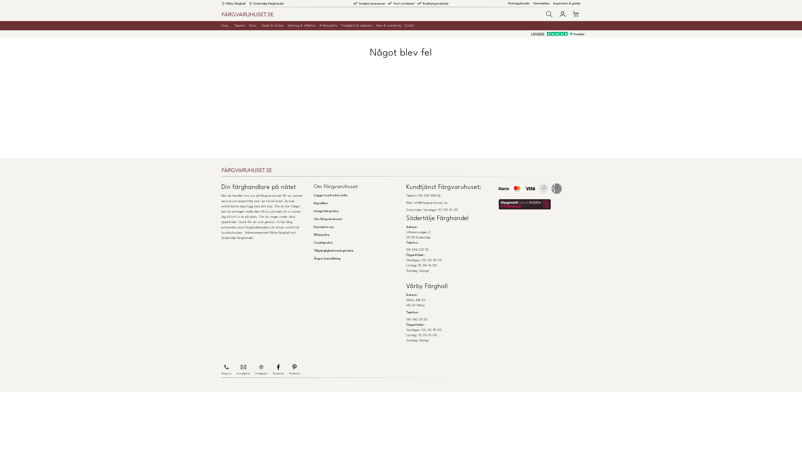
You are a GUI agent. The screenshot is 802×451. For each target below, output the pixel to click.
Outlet (409, 25)
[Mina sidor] (563, 14)
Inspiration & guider (567, 3)
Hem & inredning (388, 25)
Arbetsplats (329, 25)
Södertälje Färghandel (268, 3)
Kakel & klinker (273, 25)
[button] (549, 14)
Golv (252, 25)
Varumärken (541, 3)
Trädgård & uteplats (357, 25)
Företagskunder (519, 3)
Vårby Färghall (235, 3)
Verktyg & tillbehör (302, 25)
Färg (224, 25)
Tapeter (240, 25)
